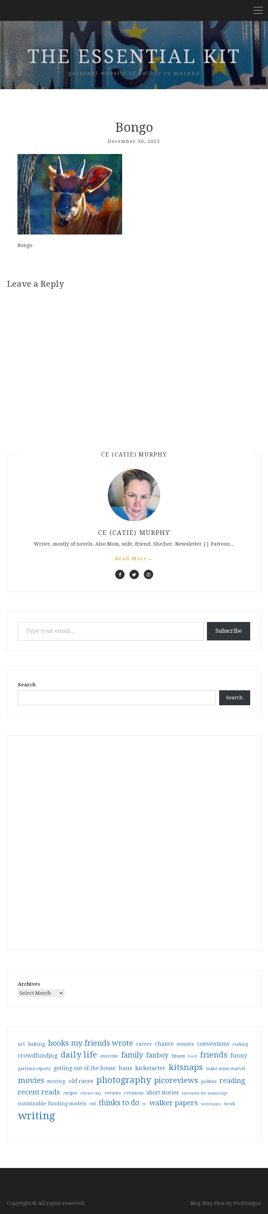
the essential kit (134, 56)
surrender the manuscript (205, 1093)
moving (56, 1081)
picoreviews (176, 1080)
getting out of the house (85, 1068)
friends (213, 1054)
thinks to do (119, 1103)
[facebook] (120, 574)
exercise (109, 1056)
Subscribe (228, 631)
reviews (112, 1093)
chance (164, 1044)
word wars (211, 1104)
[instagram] (148, 574)
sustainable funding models (52, 1103)
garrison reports (34, 1068)
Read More (134, 558)
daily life (79, 1055)
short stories (163, 1092)
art (21, 1044)
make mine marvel (225, 1068)
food (192, 1056)
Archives (29, 984)
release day (90, 1093)
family (132, 1055)
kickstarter (150, 1068)
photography (123, 1080)
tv (144, 1103)
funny (238, 1055)
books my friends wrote (90, 1043)
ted (93, 1103)
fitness (178, 1056)
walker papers (173, 1103)
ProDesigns (247, 1203)
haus (125, 1068)
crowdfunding (38, 1055)
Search (27, 684)
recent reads (39, 1092)
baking (36, 1044)
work (229, 1103)
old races (80, 1081)
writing (36, 1116)
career (144, 1044)
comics (185, 1044)
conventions (213, 1043)
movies (31, 1080)
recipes (70, 1093)
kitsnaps (186, 1067)
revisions (133, 1093)
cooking (240, 1044)
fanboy (157, 1055)
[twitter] (134, 574)
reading (232, 1080)
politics (208, 1081)
